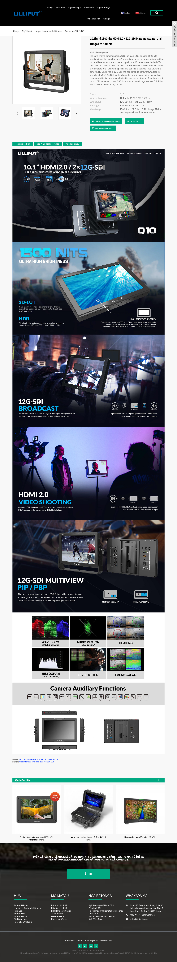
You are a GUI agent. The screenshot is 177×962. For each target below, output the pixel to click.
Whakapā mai (93, 18)
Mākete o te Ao (58, 916)
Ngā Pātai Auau (95, 919)
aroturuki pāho (108, 953)
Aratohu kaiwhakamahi (104, 128)
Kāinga (50, 7)
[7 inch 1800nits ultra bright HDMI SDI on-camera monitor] (36, 809)
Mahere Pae (87, 950)
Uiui (88, 873)
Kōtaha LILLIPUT (59, 905)
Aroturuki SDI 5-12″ (74, 31)
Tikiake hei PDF (136, 121)
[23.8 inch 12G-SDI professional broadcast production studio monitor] (140, 809)
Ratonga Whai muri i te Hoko (101, 916)
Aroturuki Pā (19, 913)
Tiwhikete (93, 913)
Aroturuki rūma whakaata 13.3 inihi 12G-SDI (36, 762)
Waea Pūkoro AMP (99, 950)
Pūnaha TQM (94, 908)
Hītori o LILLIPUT (59, 908)
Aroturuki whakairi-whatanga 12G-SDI (142, 953)
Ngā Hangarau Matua (61, 910)
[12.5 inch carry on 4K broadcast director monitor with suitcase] (88, 809)
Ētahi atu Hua (20, 919)
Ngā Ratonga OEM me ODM (101, 905)
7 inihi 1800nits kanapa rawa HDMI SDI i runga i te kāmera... (36, 838)
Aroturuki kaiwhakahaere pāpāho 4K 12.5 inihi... (88, 838)
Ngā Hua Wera (77, 950)
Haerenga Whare (59, 919)
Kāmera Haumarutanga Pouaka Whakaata (35, 953)
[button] (76, 113)
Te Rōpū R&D (57, 913)
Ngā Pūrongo (103, 7)
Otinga (106, 18)
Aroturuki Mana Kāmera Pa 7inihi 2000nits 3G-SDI (38, 759)
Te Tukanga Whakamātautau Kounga (105, 910)
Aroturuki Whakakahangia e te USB (89, 953)
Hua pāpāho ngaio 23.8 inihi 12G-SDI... (140, 837)
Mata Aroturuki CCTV (121, 953)
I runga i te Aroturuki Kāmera (48, 31)
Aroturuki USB (20, 916)
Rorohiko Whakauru (23, 921)
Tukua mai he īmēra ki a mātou (107, 121)
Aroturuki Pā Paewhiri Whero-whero (64, 953)
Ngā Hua (60, 7)
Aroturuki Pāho (21, 905)
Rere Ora (18, 910)
